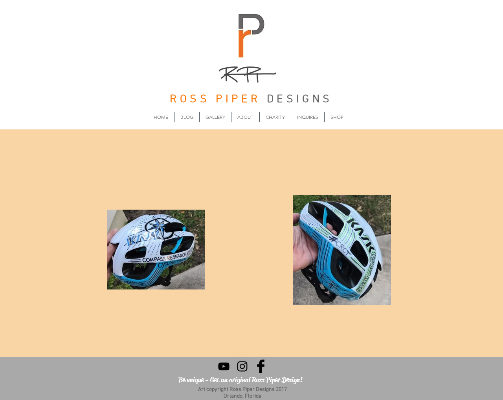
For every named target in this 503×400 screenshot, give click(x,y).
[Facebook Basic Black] (261, 366)
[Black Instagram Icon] (242, 366)
